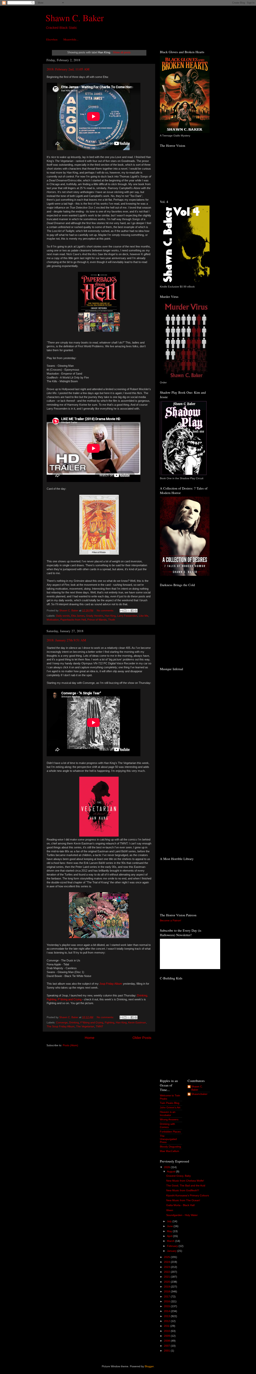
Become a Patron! (170, 920)
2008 (167, 1340)
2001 (167, 1350)
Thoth (111, 619)
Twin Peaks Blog (169, 1103)
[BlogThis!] (125, 610)
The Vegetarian (85, 1026)
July (169, 1221)
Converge (62, 1022)
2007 (167, 1345)
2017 (167, 1296)
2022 (167, 1271)
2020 (167, 1281)
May (170, 1231)
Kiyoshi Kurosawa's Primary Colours (187, 1195)
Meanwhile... (71, 39)
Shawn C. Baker (75, 18)
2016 (167, 1301)
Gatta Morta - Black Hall (180, 1205)
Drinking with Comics (167, 1125)
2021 (167, 1276)
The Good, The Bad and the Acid (185, 1185)
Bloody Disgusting (170, 1146)
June (170, 1226)
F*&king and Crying (91, 1022)
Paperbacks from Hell (73, 619)
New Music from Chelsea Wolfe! (185, 1180)
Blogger (149, 1366)
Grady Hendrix (94, 615)
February (173, 1246)
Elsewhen (52, 39)
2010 (167, 1331)
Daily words (63, 615)
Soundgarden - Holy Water (182, 1215)
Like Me (143, 615)
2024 (167, 1262)
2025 (167, 1257)
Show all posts (122, 52)
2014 (167, 1311)
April (170, 1236)
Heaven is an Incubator (167, 1113)
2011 (167, 1326)
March (171, 1241)
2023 (167, 1267)
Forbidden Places (170, 1131)
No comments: (106, 610)
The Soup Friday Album (61, 1026)
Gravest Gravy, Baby (178, 1175)
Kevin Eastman (137, 1022)
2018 (167, 1291)
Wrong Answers (169, 1119)
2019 (167, 1286)
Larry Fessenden (127, 615)
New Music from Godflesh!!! (182, 1190)
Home (89, 1038)
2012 (167, 1321)
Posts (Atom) (70, 1045)
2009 (167, 1336)
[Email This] (121, 610)
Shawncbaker (199, 1094)
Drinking (74, 1022)
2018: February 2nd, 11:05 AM (68, 69)
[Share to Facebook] (132, 610)
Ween (169, 1210)
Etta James (78, 615)
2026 (167, 1167)
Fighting (109, 1022)
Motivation (53, 619)
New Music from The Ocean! (183, 1200)
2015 (167, 1306)
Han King (110, 615)
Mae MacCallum (169, 1151)
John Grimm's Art (170, 1107)
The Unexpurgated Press (168, 1139)
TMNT (99, 1026)
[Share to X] (128, 610)
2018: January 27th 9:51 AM (66, 640)
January (172, 1251)
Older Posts (141, 1038)
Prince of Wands (97, 619)
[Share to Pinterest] (136, 610)
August (171, 1171)
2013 (167, 1316)
